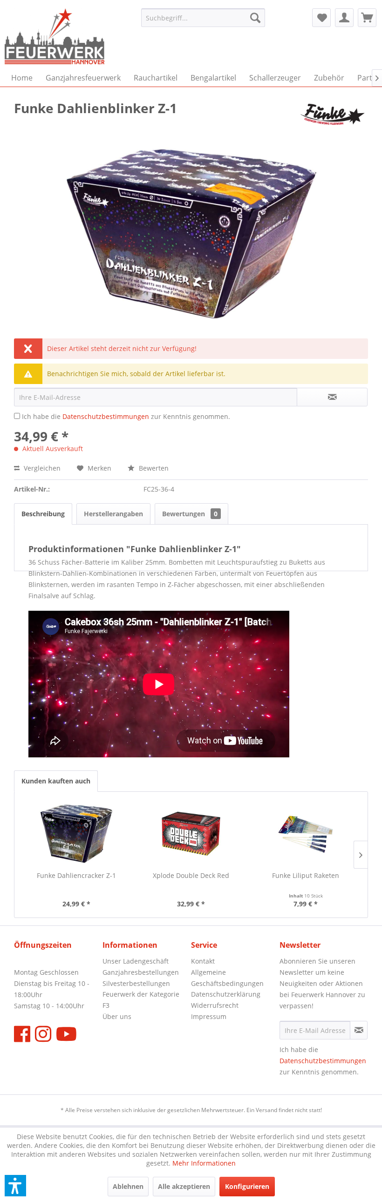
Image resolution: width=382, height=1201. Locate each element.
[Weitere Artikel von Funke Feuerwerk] (332, 117)
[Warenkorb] (367, 17)
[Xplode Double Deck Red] (191, 833)
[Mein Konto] (344, 17)
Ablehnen (128, 1186)
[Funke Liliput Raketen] (305, 833)
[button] (15, 1185)
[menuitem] (203, 17)
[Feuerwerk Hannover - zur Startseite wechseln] (54, 36)
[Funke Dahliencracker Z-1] (76, 833)
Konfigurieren (247, 1186)
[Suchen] (255, 17)
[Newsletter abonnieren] (359, 1030)
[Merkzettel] (321, 17)
